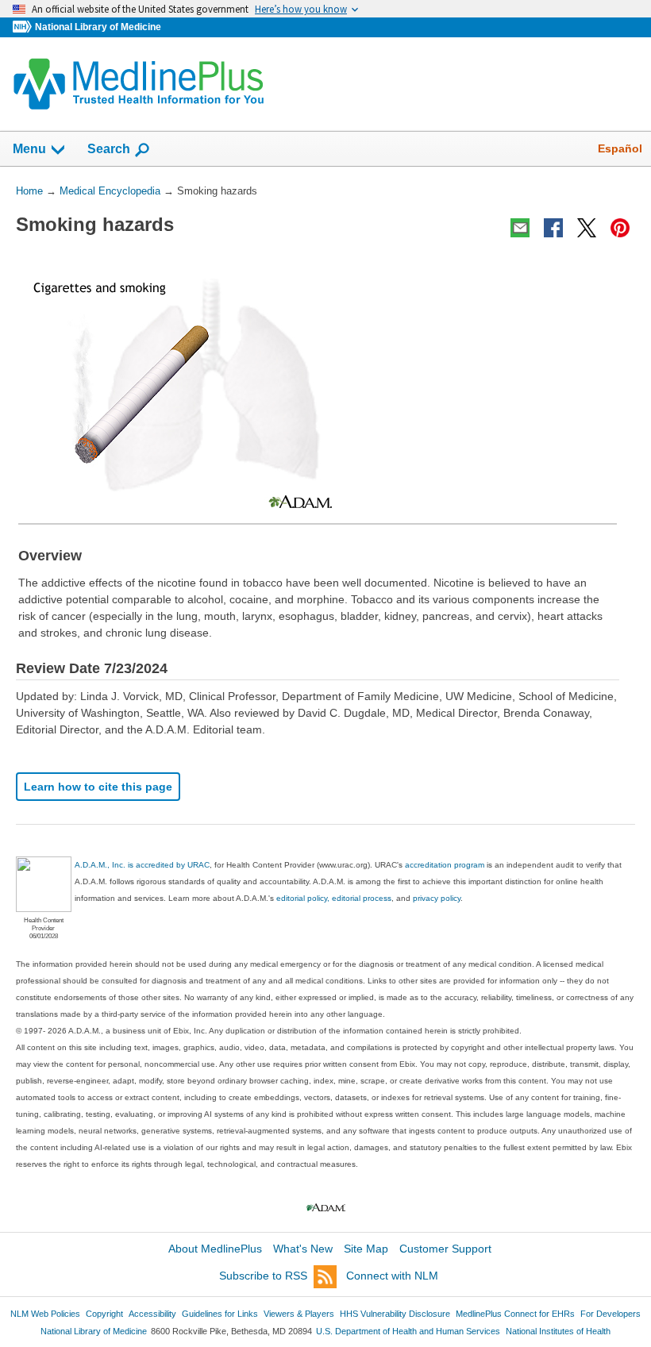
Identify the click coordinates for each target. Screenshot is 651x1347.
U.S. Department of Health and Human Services (408, 1331)
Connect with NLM (392, 1275)
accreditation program (444, 864)
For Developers (610, 1313)
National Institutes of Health (558, 1331)
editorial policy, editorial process (333, 898)
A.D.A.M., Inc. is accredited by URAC (142, 864)
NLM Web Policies (45, 1313)
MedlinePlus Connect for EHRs (515, 1313)
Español (620, 148)
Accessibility (152, 1313)
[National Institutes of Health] (24, 27)
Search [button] (108, 148)
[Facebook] (553, 228)
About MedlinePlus (215, 1248)
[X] (587, 228)
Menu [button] (29, 149)
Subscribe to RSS (263, 1275)
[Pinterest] (620, 228)
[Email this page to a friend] (520, 228)
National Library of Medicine (98, 27)
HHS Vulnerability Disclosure (395, 1313)
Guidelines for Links (220, 1313)
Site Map (366, 1248)
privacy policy (436, 898)
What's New (303, 1248)
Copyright (104, 1313)
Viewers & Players (299, 1313)
